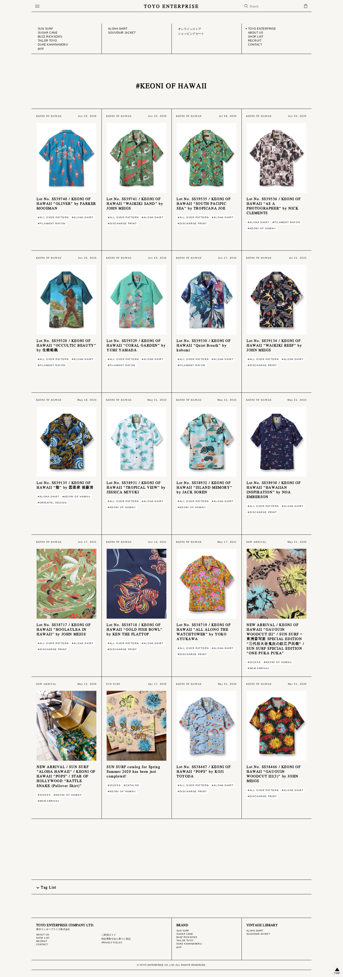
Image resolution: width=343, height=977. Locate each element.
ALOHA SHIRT (254, 930)
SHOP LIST (43, 938)
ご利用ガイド (109, 935)
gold (179, 947)
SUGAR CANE (184, 934)
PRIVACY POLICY (112, 942)
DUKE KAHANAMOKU (189, 943)
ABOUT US (42, 934)
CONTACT (42, 944)
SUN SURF (182, 930)
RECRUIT (41, 941)
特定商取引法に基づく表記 (116, 939)
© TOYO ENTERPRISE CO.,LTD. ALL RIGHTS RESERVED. (171, 965)
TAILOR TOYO (184, 940)
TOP (337, 973)
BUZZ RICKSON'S (186, 937)
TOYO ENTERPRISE (171, 6)
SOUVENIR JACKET (258, 934)
